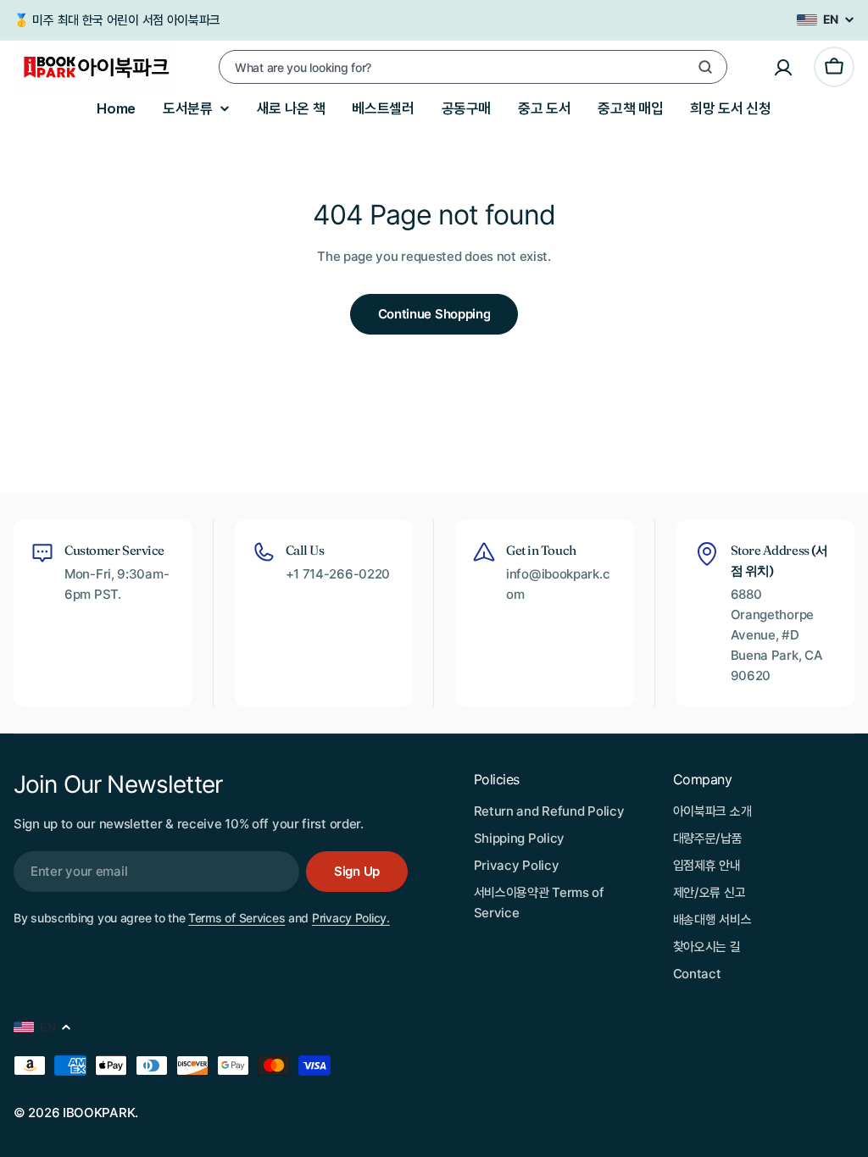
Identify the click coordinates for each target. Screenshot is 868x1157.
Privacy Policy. (351, 918)
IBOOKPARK (99, 1112)
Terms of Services (236, 918)
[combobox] (473, 67)
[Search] (705, 67)
